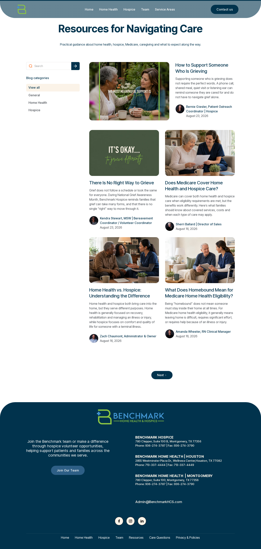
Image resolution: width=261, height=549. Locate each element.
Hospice (129, 9)
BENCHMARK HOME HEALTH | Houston (169, 456)
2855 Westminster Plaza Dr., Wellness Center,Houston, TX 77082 (178, 460)
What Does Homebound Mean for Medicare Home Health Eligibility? (199, 293)
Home (89, 9)
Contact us (224, 9)
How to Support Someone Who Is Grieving (201, 68)
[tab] (53, 87)
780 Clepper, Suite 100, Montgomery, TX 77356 (167, 480)
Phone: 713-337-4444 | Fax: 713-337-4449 (164, 465)
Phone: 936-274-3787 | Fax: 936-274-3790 (165, 445)
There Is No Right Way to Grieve (121, 182)
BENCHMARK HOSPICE (154, 437)
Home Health (108, 9)
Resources (136, 537)
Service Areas (165, 9)
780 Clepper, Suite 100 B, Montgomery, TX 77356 (168, 441)
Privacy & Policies (188, 537)
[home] (27, 9)
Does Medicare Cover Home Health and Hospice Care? (194, 185)
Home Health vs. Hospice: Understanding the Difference (119, 293)
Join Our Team (68, 470)
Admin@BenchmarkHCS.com (158, 502)
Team (145, 9)
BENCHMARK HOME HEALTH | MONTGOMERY (174, 476)
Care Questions (159, 537)
